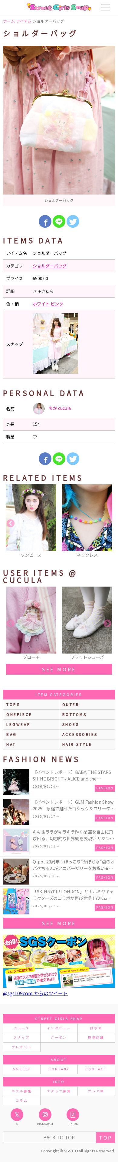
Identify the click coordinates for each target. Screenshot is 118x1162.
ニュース (22, 1028)
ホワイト (41, 304)
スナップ (22, 1037)
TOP (105, 1137)
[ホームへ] (59, 7)
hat (11, 744)
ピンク (57, 304)
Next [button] (107, 523)
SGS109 (22, 1069)
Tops (13, 704)
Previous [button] (10, 523)
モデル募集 (22, 1091)
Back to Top (59, 1137)
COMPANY (59, 1069)
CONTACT (96, 1069)
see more (59, 669)
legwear (18, 724)
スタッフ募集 (59, 1091)
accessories (80, 734)
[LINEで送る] (59, 221)
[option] (59, 126)
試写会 (96, 1028)
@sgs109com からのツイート (35, 993)
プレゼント (22, 1047)
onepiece (19, 714)
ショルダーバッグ (50, 266)
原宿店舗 (96, 1037)
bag (11, 734)
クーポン (59, 1037)
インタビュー (59, 1028)
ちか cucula (59, 408)
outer (71, 704)
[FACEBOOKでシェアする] (45, 221)
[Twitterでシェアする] (73, 221)
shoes (70, 724)
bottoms (74, 714)
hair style (77, 744)
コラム (22, 1100)
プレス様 (96, 1091)
